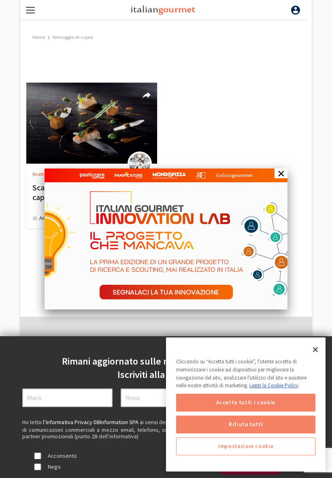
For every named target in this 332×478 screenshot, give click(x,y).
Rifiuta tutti (246, 424)
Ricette (39, 174)
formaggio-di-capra (73, 37)
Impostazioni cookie (245, 446)
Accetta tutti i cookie (245, 402)
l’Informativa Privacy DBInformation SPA (91, 422)
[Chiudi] (315, 349)
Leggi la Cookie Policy (273, 385)
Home (38, 37)
